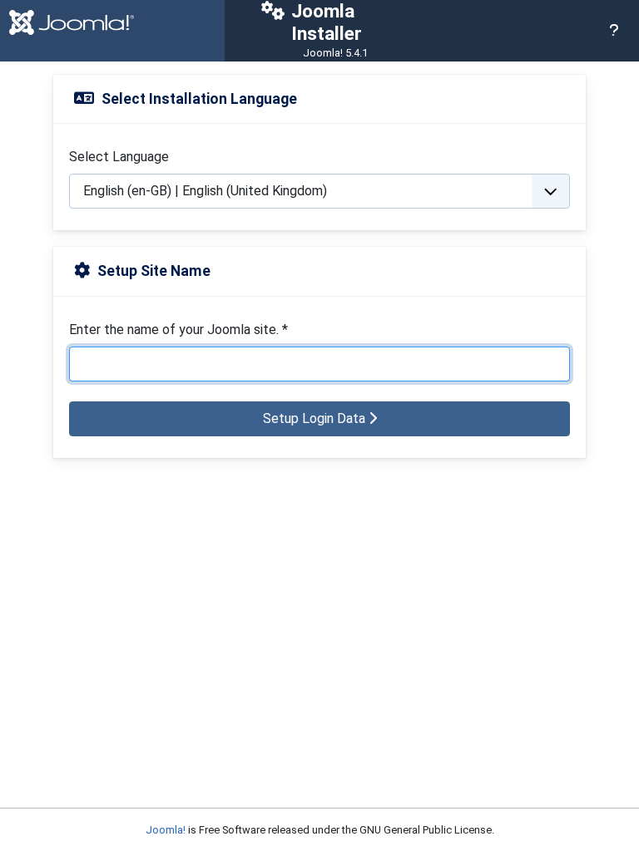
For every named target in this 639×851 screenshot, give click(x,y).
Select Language (119, 157)
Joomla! (166, 830)
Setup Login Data (316, 418)
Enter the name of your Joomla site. (178, 329)
